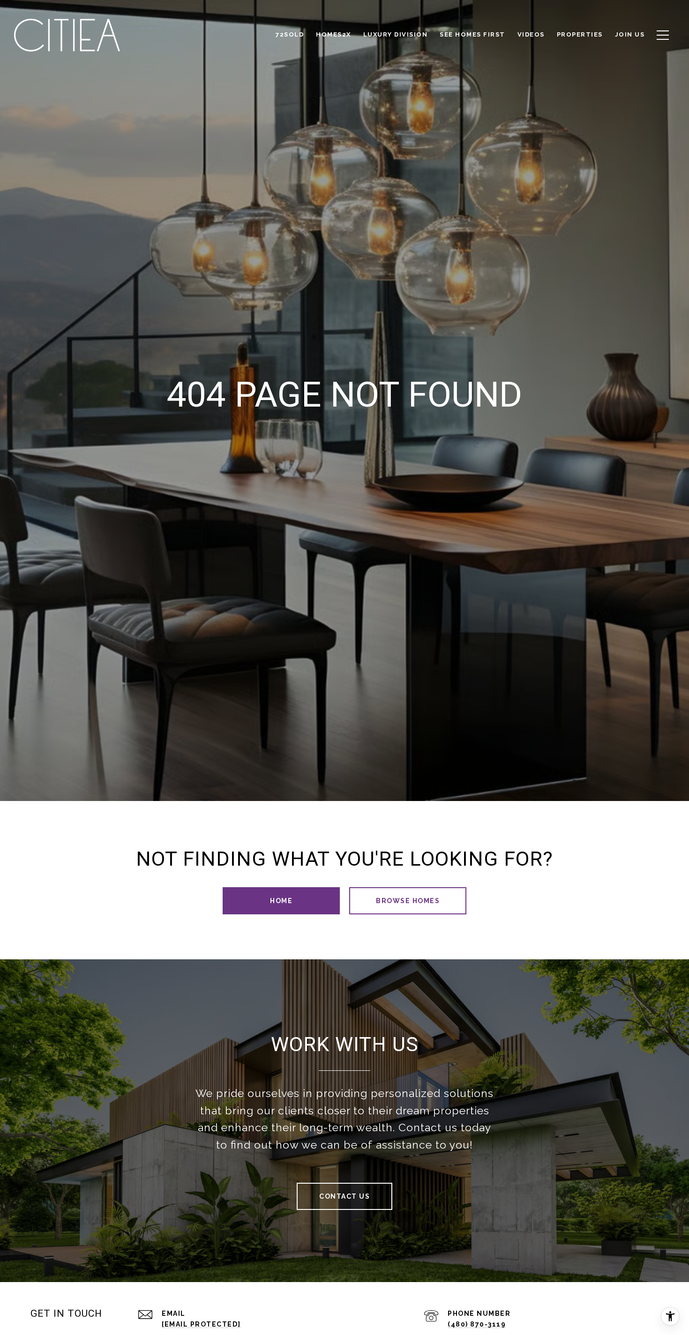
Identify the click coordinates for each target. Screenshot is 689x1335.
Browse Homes (408, 901)
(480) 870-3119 (477, 1324)
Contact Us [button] (344, 1196)
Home (281, 901)
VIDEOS (531, 34)
